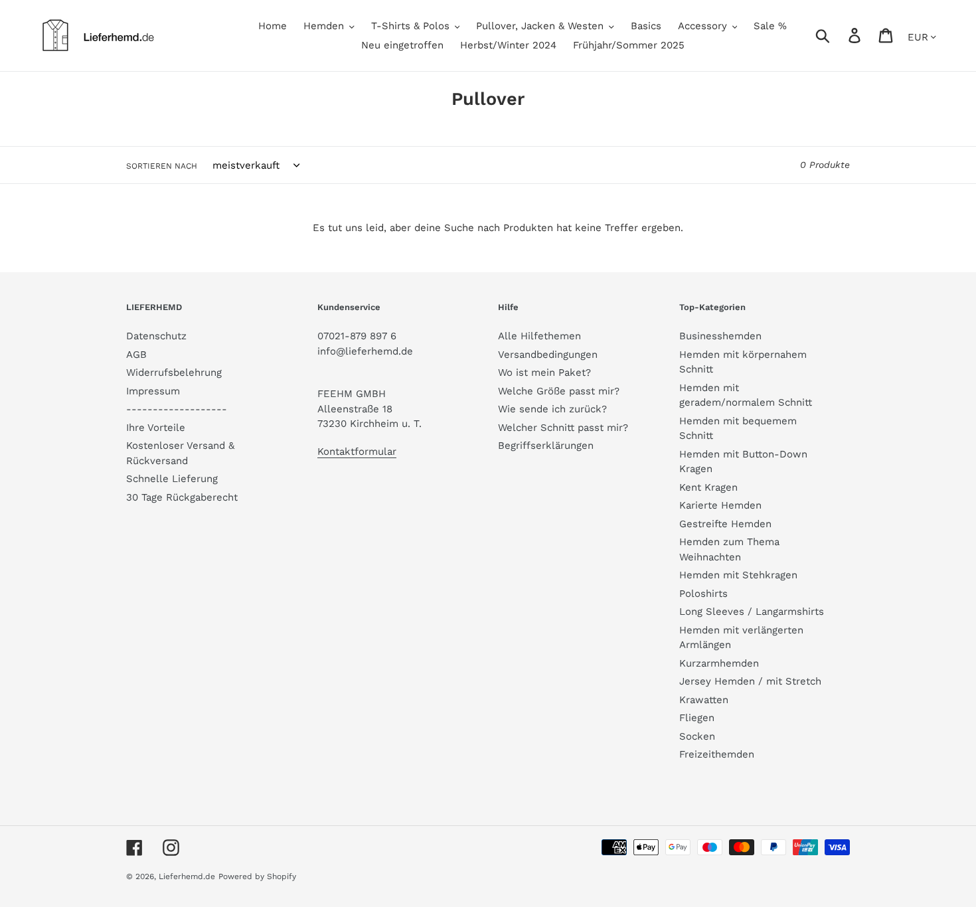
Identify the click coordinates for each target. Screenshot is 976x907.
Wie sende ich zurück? (552, 409)
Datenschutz (156, 336)
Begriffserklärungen (546, 446)
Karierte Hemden (720, 505)
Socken (697, 736)
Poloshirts (703, 594)
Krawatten (703, 700)
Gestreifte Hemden (725, 524)
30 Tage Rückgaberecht (182, 497)
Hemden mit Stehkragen (738, 575)
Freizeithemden (716, 754)
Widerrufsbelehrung (174, 372)
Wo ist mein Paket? (544, 372)
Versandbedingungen (548, 355)
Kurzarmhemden (719, 663)
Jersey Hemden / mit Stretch (750, 681)
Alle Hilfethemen (539, 336)
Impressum (153, 391)
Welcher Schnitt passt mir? (563, 428)
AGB (136, 355)
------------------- (176, 409)
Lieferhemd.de (187, 876)
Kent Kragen (708, 487)
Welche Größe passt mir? (558, 391)
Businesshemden (720, 336)
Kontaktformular (356, 451)
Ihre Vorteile (155, 428)
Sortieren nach (161, 166)
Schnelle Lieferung (172, 479)
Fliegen (696, 718)
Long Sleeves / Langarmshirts (751, 612)
